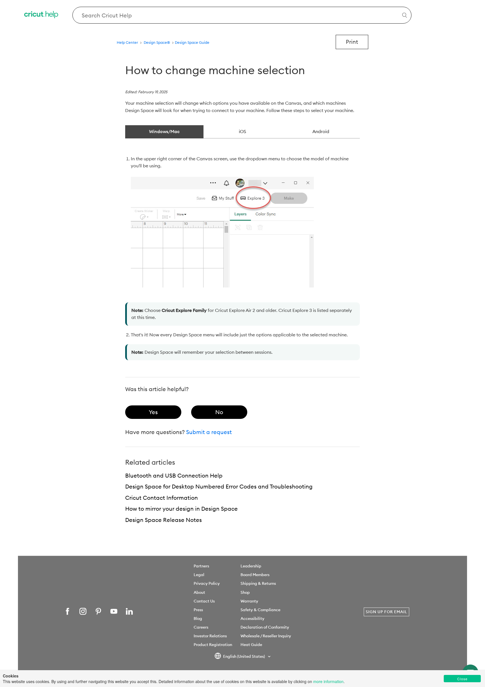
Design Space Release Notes (163, 519)
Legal (199, 574)
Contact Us (204, 601)
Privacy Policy (207, 583)
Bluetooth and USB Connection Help (174, 475)
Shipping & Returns (258, 583)
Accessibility (252, 618)
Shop (245, 592)
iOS (242, 131)
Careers (201, 627)
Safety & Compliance (260, 609)
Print (352, 41)
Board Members (255, 574)
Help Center (127, 42)
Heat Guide (251, 644)
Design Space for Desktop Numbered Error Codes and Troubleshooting (219, 486)
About (199, 592)
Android (320, 131)
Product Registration (213, 644)
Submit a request (209, 431)
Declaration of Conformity (265, 627)
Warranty (249, 601)
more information (328, 681)
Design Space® (157, 42)
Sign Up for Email (386, 611)
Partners (201, 566)
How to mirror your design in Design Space (181, 508)
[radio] (153, 412)
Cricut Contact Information (161, 497)
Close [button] (462, 678)
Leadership (251, 566)
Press (198, 609)
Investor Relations (210, 635)
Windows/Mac (164, 131)
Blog (198, 618)
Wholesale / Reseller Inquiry (266, 635)
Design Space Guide (192, 42)
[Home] (41, 15)
